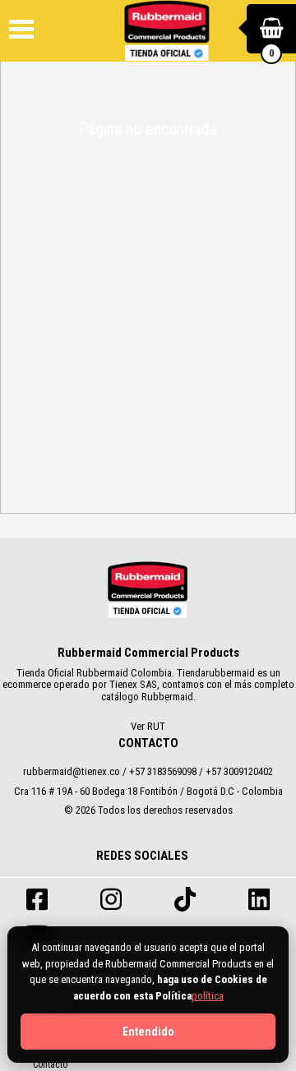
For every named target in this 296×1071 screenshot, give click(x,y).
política (208, 996)
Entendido (148, 1031)
